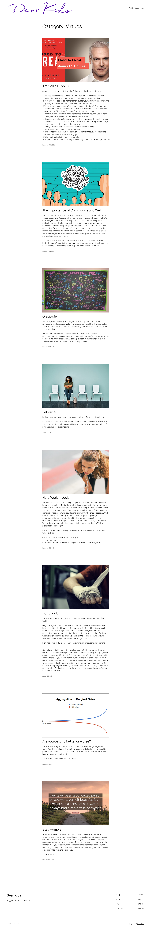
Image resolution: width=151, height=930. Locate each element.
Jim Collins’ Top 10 (55, 86)
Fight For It (50, 613)
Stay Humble (51, 829)
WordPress (140, 924)
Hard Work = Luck (55, 497)
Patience (49, 412)
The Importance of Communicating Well (71, 210)
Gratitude (49, 316)
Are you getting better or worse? (66, 741)
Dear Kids (14, 895)
